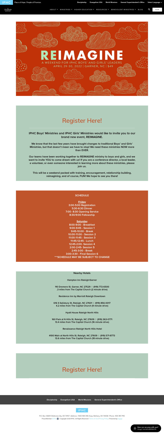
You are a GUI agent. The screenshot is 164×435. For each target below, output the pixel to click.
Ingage (120, 419)
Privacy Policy (103, 419)
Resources (101, 9)
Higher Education (83, 9)
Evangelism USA (96, 2)
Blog (140, 9)
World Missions (111, 2)
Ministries (65, 9)
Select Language (154, 2)
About (53, 9)
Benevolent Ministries (122, 9)
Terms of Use (93, 419)
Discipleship (81, 2)
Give (157, 10)
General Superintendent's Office (132, 2)
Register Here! (82, 120)
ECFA (54, 419)
